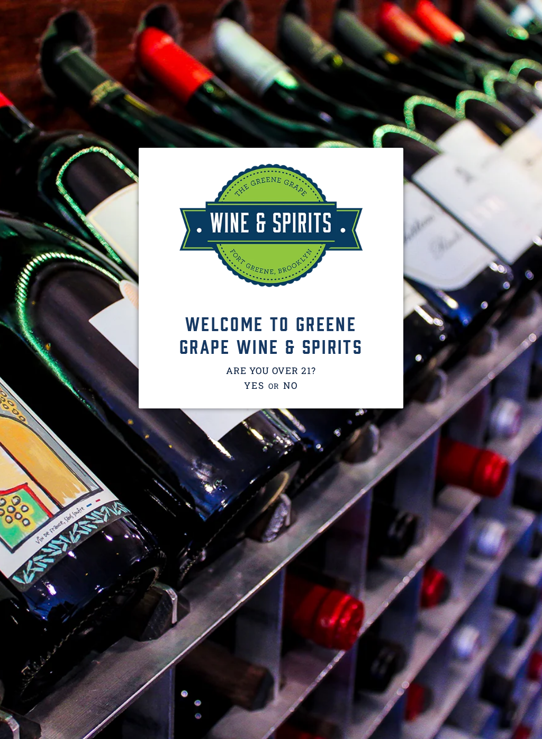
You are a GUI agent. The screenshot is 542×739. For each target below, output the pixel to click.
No (290, 385)
